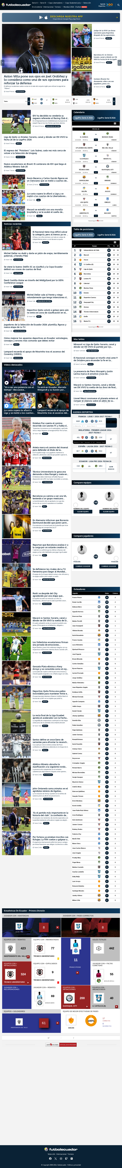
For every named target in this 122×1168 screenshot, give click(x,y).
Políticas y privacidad (74, 1165)
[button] (36, 3)
